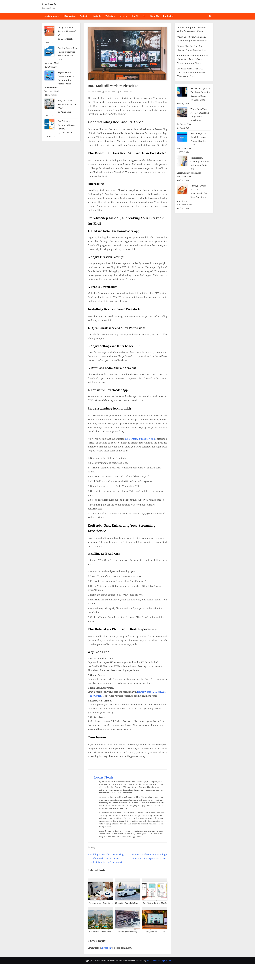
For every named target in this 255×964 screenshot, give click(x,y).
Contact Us (168, 15)
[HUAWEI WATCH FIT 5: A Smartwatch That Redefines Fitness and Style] (182, 189)
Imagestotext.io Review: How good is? (67, 31)
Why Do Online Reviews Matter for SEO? (67, 104)
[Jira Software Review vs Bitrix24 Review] (49, 124)
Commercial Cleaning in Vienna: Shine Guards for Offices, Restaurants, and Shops (193, 59)
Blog (93, 847)
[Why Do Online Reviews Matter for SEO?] (49, 104)
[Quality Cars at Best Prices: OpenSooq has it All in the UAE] (49, 51)
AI (144, 15)
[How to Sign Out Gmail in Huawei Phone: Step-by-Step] (182, 137)
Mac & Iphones (51, 15)
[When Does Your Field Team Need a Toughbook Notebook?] (182, 112)
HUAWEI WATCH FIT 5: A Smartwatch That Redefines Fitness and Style (191, 72)
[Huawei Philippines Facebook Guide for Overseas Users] (182, 92)
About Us (154, 15)
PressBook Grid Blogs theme (158, 960)
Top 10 (135, 15)
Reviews (123, 15)
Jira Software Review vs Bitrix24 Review (67, 125)
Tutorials (110, 15)
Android (84, 15)
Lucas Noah (110, 91)
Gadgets (97, 15)
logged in (106, 947)
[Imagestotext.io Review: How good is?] (49, 31)
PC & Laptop (69, 15)
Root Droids (49, 4)
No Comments (126, 91)
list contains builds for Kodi (140, 438)
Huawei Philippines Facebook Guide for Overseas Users (200, 92)
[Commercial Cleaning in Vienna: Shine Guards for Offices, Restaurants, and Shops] (182, 161)
